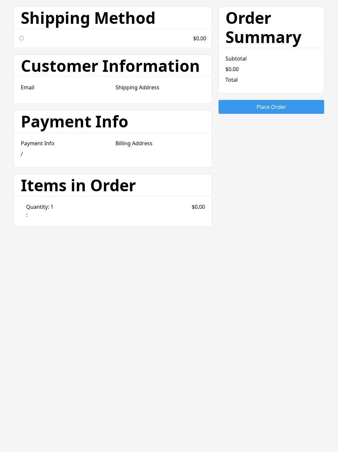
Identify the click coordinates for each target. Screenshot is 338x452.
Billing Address (134, 143)
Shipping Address (137, 87)
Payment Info (37, 143)
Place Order (271, 107)
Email (27, 87)
